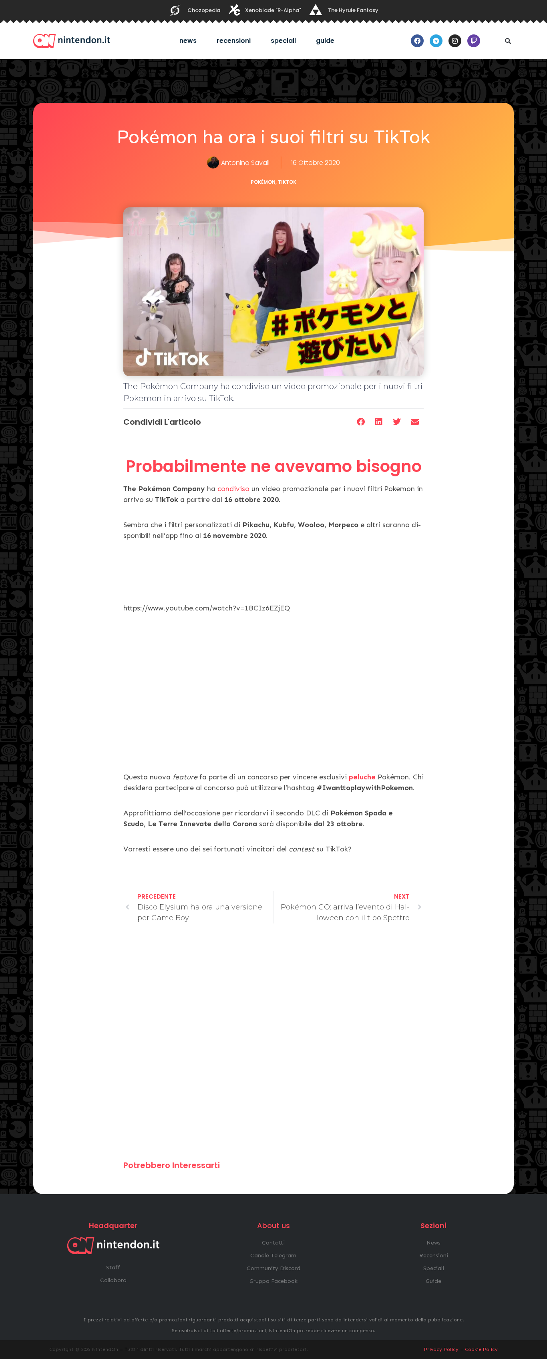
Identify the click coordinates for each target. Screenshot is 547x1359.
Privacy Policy (441, 1349)
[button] (508, 41)
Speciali (283, 40)
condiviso (233, 488)
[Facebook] (417, 40)
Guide (325, 40)
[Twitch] (473, 40)
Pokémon (263, 182)
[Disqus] (273, 1045)
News (188, 40)
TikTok (287, 182)
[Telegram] (436, 40)
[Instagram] (454, 40)
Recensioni (234, 40)
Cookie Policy (481, 1349)
